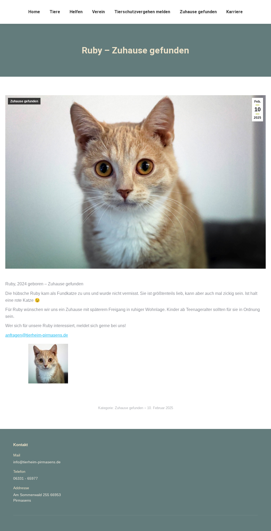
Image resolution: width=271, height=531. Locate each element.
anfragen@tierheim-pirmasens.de (36, 335)
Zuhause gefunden (24, 101)
